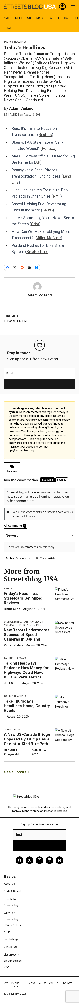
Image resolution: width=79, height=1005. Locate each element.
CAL (66, 18)
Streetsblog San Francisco (24, 622)
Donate (9, 28)
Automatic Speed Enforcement (23, 625)
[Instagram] (39, 860)
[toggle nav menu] (73, 7)
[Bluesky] (59, 860)
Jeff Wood (11, 683)
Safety (8, 588)
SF (58, 18)
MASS (40, 18)
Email (9, 373)
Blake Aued (12, 609)
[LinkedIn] (49, 860)
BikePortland (37, 251)
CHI (76, 18)
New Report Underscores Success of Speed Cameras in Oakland (26, 635)
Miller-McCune (48, 237)
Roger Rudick (13, 645)
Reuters (45, 134)
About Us (9, 883)
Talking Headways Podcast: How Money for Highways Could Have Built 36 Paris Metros (26, 670)
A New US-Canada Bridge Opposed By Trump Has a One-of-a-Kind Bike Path (27, 739)
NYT (56, 196)
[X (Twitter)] (29, 860)
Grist (35, 224)
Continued (34, 100)
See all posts (15, 772)
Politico (48, 148)
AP (37, 162)
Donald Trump (13, 729)
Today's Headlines (15, 41)
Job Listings (11, 939)
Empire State (23, 18)
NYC (6, 18)
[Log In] (62, 6)
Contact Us (10, 946)
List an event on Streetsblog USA (13, 960)
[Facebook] (19, 860)
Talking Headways (15, 658)
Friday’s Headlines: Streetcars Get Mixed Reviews (23, 598)
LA (50, 18)
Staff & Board (12, 891)
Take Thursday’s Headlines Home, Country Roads (27, 706)
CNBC (47, 210)
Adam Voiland (21, 108)
